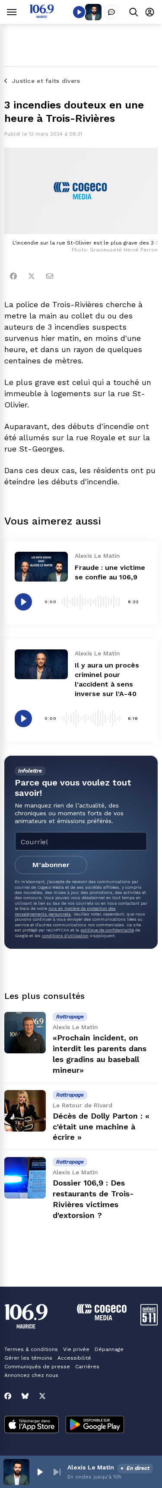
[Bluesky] (25, 1396)
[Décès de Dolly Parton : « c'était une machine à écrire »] (25, 1111)
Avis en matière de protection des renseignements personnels (65, 911)
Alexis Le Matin (90, 1467)
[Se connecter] (149, 12)
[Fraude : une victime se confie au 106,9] (41, 567)
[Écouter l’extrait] (23, 601)
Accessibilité (74, 1358)
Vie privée (76, 1349)
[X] (42, 1396)
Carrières (87, 1367)
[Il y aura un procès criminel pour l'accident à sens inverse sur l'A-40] (41, 664)
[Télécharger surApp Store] (31, 1425)
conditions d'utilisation (65, 935)
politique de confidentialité (107, 930)
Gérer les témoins (28, 1358)
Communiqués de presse (37, 1367)
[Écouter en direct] (79, 12)
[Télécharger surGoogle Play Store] (95, 1425)
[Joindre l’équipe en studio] (111, 12)
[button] (39, 1472)
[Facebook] (13, 276)
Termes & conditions (31, 1349)
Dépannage (109, 1349)
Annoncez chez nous (31, 1375)
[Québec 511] (149, 1323)
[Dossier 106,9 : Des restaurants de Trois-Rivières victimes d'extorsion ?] (25, 1178)
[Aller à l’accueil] (41, 16)
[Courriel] (50, 276)
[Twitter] (31, 276)
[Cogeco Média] (102, 1318)
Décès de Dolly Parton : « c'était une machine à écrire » (101, 1126)
